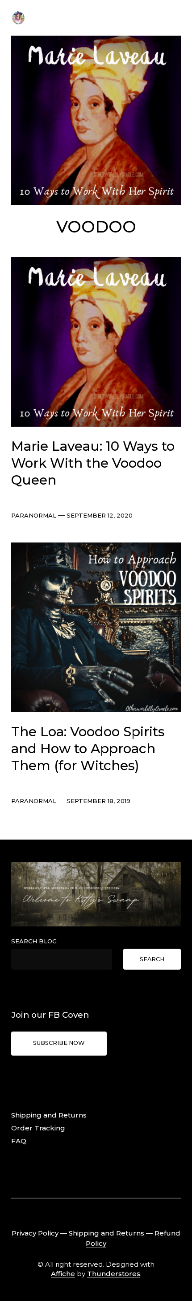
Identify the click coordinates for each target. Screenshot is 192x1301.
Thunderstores (113, 1273)
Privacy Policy (35, 1233)
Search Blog (34, 941)
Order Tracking (38, 1128)
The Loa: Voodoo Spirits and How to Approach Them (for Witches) (88, 748)
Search (152, 959)
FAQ (18, 1141)
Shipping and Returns (49, 1115)
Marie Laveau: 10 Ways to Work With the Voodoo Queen (93, 463)
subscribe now (58, 1043)
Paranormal (33, 515)
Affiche (63, 1273)
